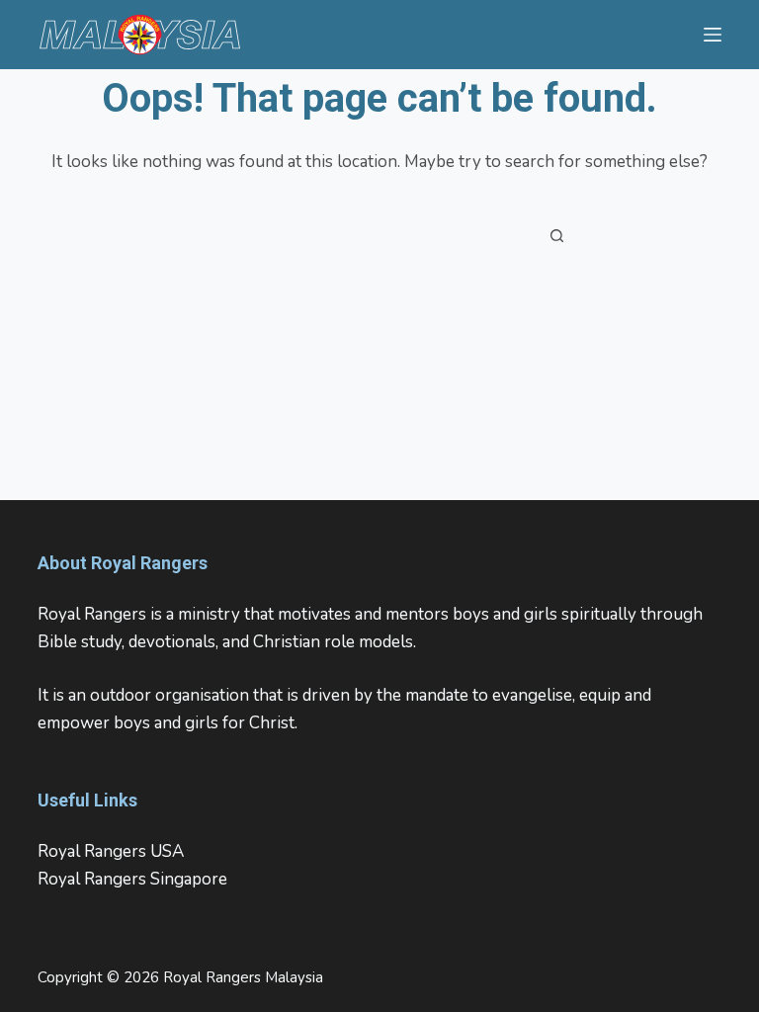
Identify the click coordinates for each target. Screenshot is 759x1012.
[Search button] (557, 235)
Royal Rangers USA (111, 851)
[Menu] (712, 34)
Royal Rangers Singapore (132, 879)
